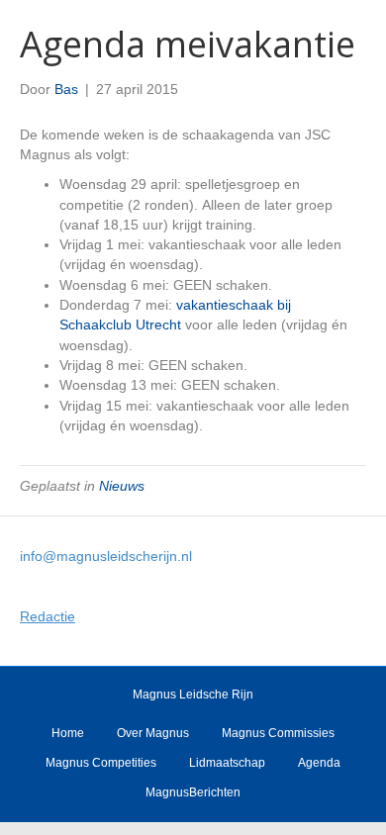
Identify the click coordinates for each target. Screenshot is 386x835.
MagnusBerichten (193, 792)
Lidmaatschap (227, 763)
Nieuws (122, 486)
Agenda (319, 763)
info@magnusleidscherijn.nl (106, 556)
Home (67, 733)
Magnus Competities (101, 763)
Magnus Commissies (278, 733)
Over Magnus (153, 733)
